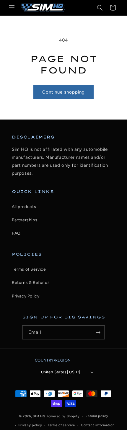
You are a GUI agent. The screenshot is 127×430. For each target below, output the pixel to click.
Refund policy (96, 416)
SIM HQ (39, 416)
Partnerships (24, 220)
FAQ (16, 233)
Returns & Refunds (31, 282)
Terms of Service (29, 269)
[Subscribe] (98, 332)
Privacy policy (30, 425)
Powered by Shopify (63, 416)
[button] (11, 7)
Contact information (97, 425)
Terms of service (61, 425)
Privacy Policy (25, 296)
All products (24, 206)
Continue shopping (63, 92)
